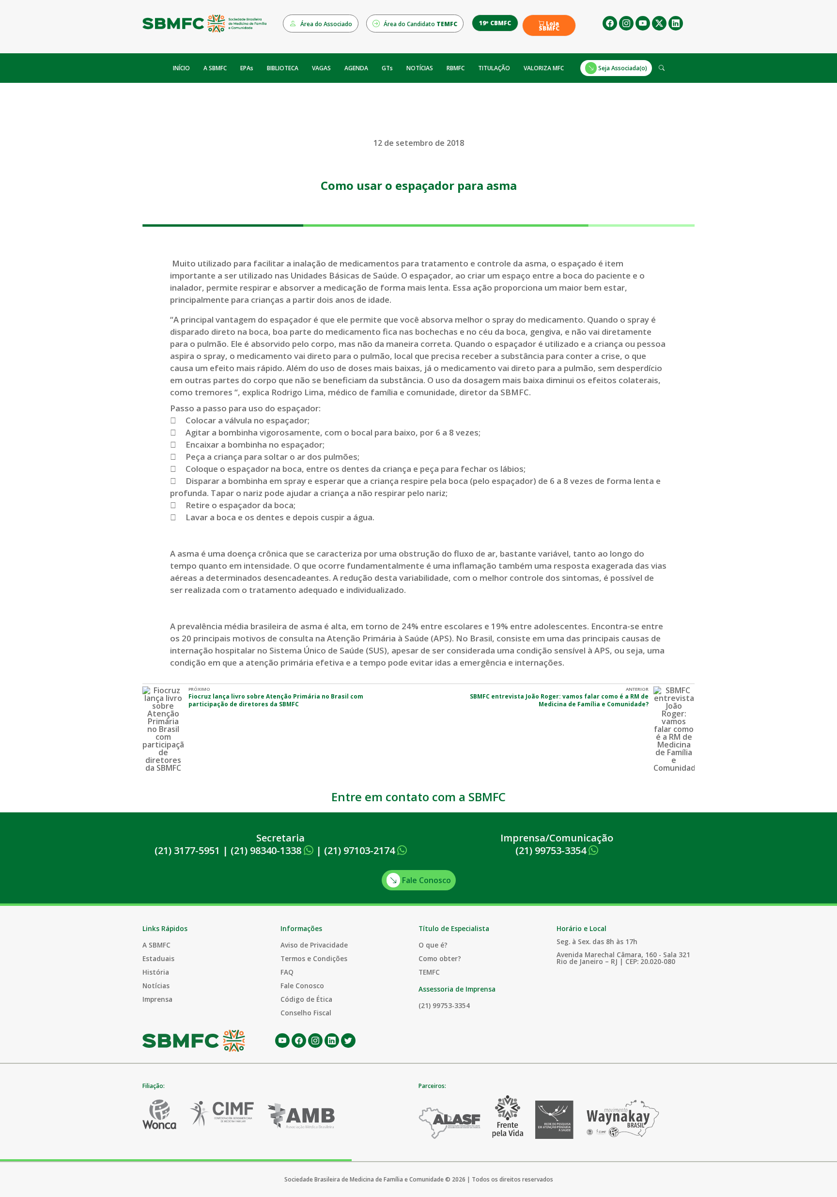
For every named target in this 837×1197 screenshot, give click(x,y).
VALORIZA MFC (544, 68)
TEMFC (429, 972)
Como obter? (439, 958)
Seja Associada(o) (622, 68)
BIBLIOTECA (282, 68)
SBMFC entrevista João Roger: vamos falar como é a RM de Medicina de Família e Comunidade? (559, 700)
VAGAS (321, 68)
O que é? (433, 944)
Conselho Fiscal (305, 1012)
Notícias (156, 985)
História (155, 972)
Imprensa (157, 999)
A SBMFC (215, 68)
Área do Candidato (419, 24)
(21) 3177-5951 (187, 850)
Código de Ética (306, 999)
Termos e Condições (313, 958)
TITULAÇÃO (494, 68)
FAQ (287, 972)
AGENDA (356, 68)
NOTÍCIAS (419, 68)
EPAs (246, 68)
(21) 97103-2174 (360, 850)
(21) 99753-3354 (552, 850)
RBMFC (456, 68)
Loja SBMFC (549, 26)
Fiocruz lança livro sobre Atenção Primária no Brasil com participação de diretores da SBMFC (275, 700)
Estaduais (158, 958)
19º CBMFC (495, 23)
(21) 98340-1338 (267, 850)
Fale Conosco (425, 880)
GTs (387, 68)
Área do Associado (325, 24)
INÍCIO (181, 68)
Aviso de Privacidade (314, 944)
